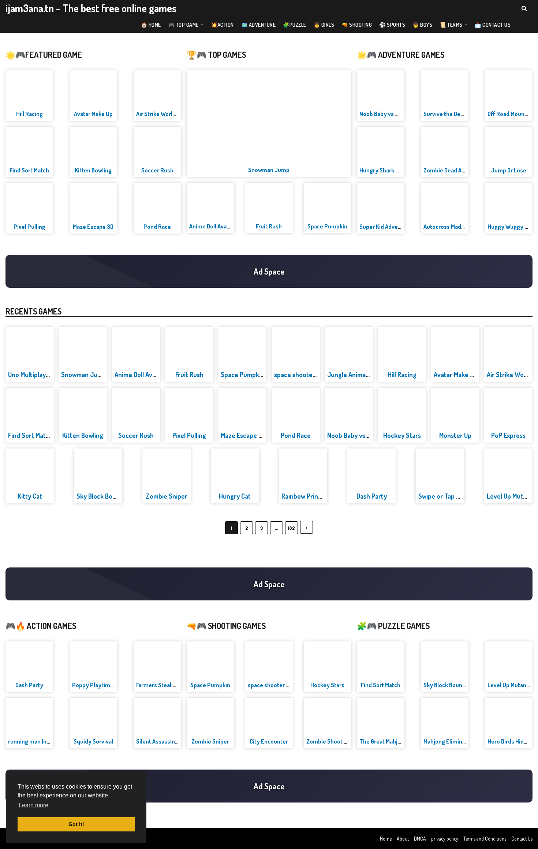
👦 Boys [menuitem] (422, 25)
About (403, 838)
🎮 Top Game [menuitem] (183, 25)
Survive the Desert (447, 114)
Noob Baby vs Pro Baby (388, 114)
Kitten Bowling (93, 170)
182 (291, 528)
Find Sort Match (29, 170)
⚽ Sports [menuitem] (392, 25)
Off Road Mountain (510, 114)
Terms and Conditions (484, 838)
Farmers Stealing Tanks (166, 685)
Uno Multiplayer (30, 374)
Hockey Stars (402, 435)
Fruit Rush (269, 226)
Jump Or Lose (508, 170)
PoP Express (508, 435)
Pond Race (157, 226)
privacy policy (444, 838)
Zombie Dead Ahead (448, 170)
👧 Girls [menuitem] (324, 25)
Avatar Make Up (93, 114)
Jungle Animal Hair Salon (362, 374)
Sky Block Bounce (101, 496)
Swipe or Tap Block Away (452, 496)
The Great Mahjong (383, 741)
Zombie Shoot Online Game (341, 741)
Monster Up (455, 435)
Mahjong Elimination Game (457, 741)
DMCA (420, 838)
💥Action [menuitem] (222, 25)
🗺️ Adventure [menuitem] (258, 25)
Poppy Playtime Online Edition (111, 685)
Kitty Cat (30, 496)
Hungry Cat (235, 496)
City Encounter (269, 741)
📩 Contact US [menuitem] (493, 25)
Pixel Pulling (29, 226)
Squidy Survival (93, 741)
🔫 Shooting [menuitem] (356, 25)
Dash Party (371, 496)
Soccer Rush (157, 170)
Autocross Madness (448, 226)
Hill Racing (29, 114)
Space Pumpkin (327, 226)
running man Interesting (39, 741)
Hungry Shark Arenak (386, 170)
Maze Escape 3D (93, 226)
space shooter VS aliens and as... (289, 685)
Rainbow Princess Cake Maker (323, 496)
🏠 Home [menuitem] (151, 25)
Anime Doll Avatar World (219, 226)
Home (386, 838)
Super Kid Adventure (385, 226)
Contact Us (522, 838)
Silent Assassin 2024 (162, 741)
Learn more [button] (33, 805)
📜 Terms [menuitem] (451, 25)
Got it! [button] (76, 824)
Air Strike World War (161, 114)
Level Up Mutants (511, 496)
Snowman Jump (268, 170)
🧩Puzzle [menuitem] (294, 25)
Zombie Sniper (166, 496)
